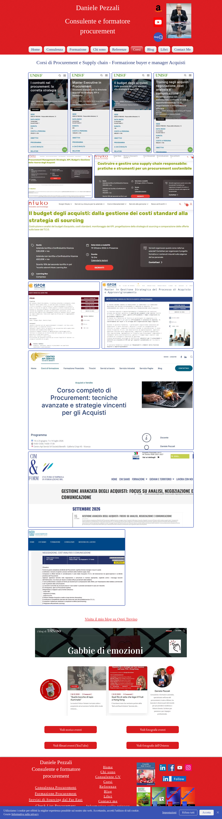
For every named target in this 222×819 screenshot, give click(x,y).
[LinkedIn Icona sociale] (162, 767)
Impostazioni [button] (169, 812)
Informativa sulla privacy (25, 814)
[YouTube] (179, 767)
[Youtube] (158, 22)
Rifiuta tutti (188, 812)
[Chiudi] (218, 812)
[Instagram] (188, 767)
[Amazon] (158, 8)
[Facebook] (171, 767)
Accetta (206, 812)
